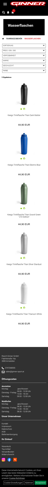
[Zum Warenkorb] (12, 13)
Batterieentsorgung (9, 434)
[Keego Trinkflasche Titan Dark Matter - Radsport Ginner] (24, 94)
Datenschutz (7, 429)
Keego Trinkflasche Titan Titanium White (24, 314)
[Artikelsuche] (3, 12)
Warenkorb (6, 446)
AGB (3, 432)
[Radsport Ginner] (28, 4)
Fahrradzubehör (14, 39)
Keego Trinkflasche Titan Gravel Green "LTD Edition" (24, 215)
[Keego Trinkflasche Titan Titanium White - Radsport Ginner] (24, 293)
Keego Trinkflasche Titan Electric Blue (24, 165)
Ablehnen (29, 483)
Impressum (6, 426)
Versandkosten (8, 452)
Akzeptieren (40, 483)
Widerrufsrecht (8, 454)
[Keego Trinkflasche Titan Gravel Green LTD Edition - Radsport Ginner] (24, 193)
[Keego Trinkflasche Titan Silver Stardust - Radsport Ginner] (24, 243)
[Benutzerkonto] (8, 12)
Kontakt (5, 424)
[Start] (3, 39)
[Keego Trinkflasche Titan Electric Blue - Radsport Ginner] (24, 144)
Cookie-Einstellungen (13, 483)
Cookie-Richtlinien (17, 478)
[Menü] (5, 4)
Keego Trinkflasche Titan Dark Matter (24, 115)
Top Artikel (6, 449)
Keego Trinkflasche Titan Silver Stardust (24, 264)
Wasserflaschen (32, 39)
